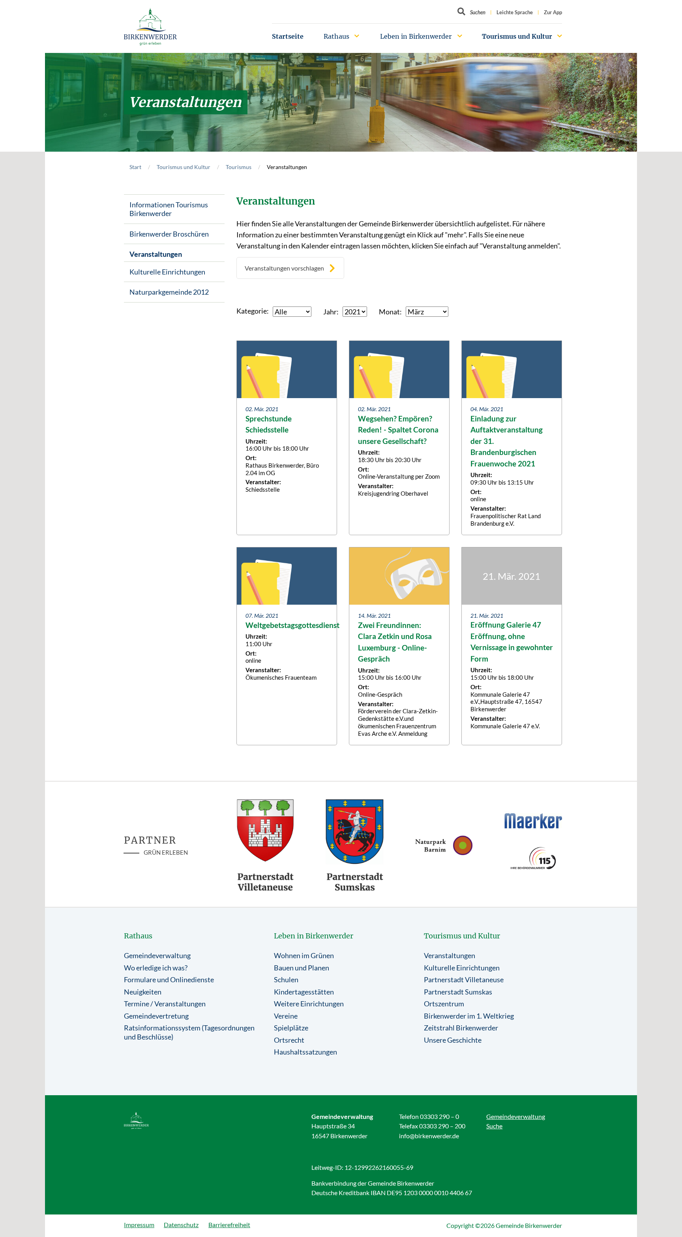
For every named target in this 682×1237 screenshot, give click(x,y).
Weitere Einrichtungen (309, 1003)
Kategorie (251, 310)
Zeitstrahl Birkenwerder (461, 1027)
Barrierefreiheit (229, 1224)
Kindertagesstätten (304, 991)
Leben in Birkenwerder (416, 36)
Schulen (286, 979)
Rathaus (336, 36)
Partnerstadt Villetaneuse (464, 979)
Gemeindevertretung (156, 1015)
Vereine (286, 1015)
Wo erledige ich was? (155, 967)
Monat (389, 311)
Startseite (288, 36)
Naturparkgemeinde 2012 (169, 292)
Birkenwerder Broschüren (169, 233)
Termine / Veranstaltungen (165, 1003)
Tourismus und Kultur (517, 36)
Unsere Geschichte (453, 1040)
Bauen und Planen (301, 967)
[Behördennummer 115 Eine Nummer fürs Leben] (533, 858)
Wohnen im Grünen (304, 955)
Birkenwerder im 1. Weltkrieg (469, 1015)
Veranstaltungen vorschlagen (284, 268)
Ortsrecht (289, 1040)
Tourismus (238, 167)
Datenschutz (181, 1224)
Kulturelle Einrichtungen (167, 271)
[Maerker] (533, 820)
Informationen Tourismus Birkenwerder (168, 209)
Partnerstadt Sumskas (458, 991)
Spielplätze (291, 1027)
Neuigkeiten (142, 991)
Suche (494, 1126)
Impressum (139, 1224)
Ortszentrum (444, 1003)
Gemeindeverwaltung (157, 955)
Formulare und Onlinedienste (169, 979)
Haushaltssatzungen (305, 1051)
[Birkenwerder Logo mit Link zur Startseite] (150, 26)
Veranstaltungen (155, 254)
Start (135, 167)
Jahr (330, 311)
